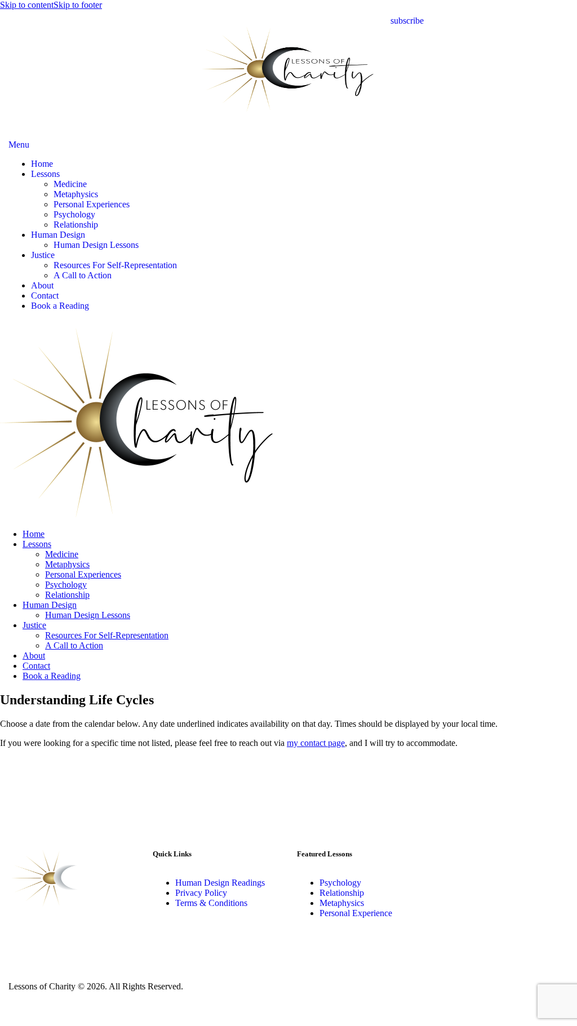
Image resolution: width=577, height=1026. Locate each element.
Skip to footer (78, 5)
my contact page (316, 743)
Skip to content (27, 5)
